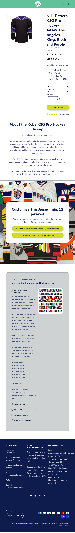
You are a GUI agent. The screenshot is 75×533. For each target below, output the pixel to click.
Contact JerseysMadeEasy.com (15, 486)
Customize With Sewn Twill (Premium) (37, 235)
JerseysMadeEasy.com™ (25, 523)
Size (48, 84)
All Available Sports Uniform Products (13, 459)
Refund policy (53, 523)
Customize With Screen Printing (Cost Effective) (37, 228)
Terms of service (64, 526)
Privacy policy (64, 523)
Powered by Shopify (40, 523)
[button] (4, 3)
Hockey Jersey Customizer (12, 451)
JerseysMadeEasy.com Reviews (15, 466)
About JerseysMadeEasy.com (15, 474)
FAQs (8, 480)
